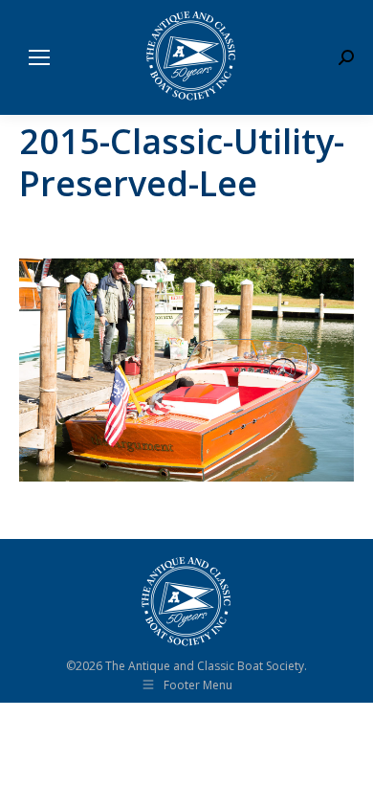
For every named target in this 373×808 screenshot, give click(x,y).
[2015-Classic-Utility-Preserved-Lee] (186, 370)
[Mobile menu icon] (39, 57)
